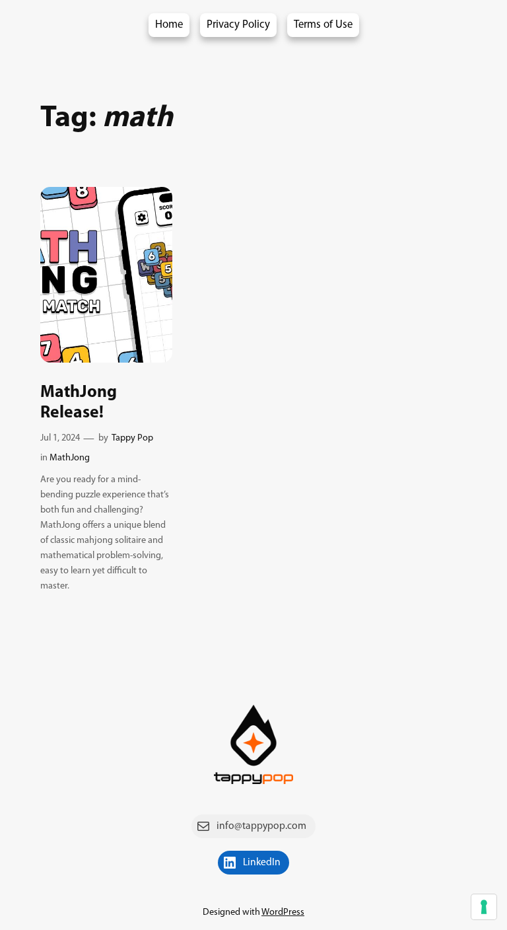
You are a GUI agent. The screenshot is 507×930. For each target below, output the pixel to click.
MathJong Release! (78, 402)
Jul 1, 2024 (60, 438)
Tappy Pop (132, 438)
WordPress (282, 912)
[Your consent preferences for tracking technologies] (483, 906)
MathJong (70, 458)
